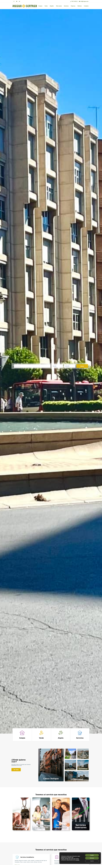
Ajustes (92, 861)
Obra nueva (59, 6)
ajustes (77, 860)
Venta (46, 6)
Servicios (66, 6)
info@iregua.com (84, 1)
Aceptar (92, 855)
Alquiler (52, 6)
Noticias (80, 6)
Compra (40, 6)
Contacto (86, 6)
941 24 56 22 (75, 1)
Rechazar (92, 858)
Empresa (73, 6)
